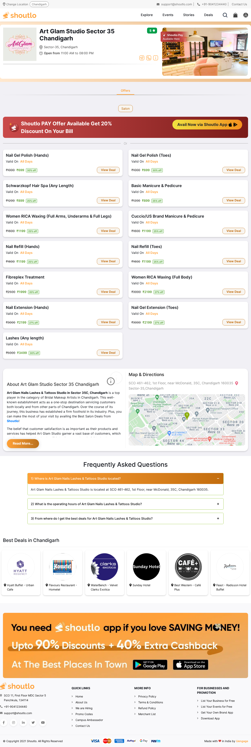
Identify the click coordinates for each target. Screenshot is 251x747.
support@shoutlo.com (176, 4)
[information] (155, 58)
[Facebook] (3, 722)
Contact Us (239, 4)
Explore (147, 15)
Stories (188, 15)
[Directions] (141, 58)
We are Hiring (84, 708)
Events (168, 15)
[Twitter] (33, 722)
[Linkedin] (23, 722)
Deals (208, 15)
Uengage (242, 741)
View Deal (108, 170)
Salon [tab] (125, 108)
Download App (210, 718)
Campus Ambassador (89, 720)
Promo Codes (84, 714)
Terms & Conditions (150, 702)
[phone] (148, 58)
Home (79, 696)
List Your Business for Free (218, 700)
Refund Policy (147, 708)
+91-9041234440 (213, 4)
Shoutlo (13, 421)
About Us (81, 702)
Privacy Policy (147, 696)
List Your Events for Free (216, 706)
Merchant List (147, 714)
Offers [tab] (125, 90)
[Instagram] (13, 722)
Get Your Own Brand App (217, 712)
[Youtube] (42, 722)
